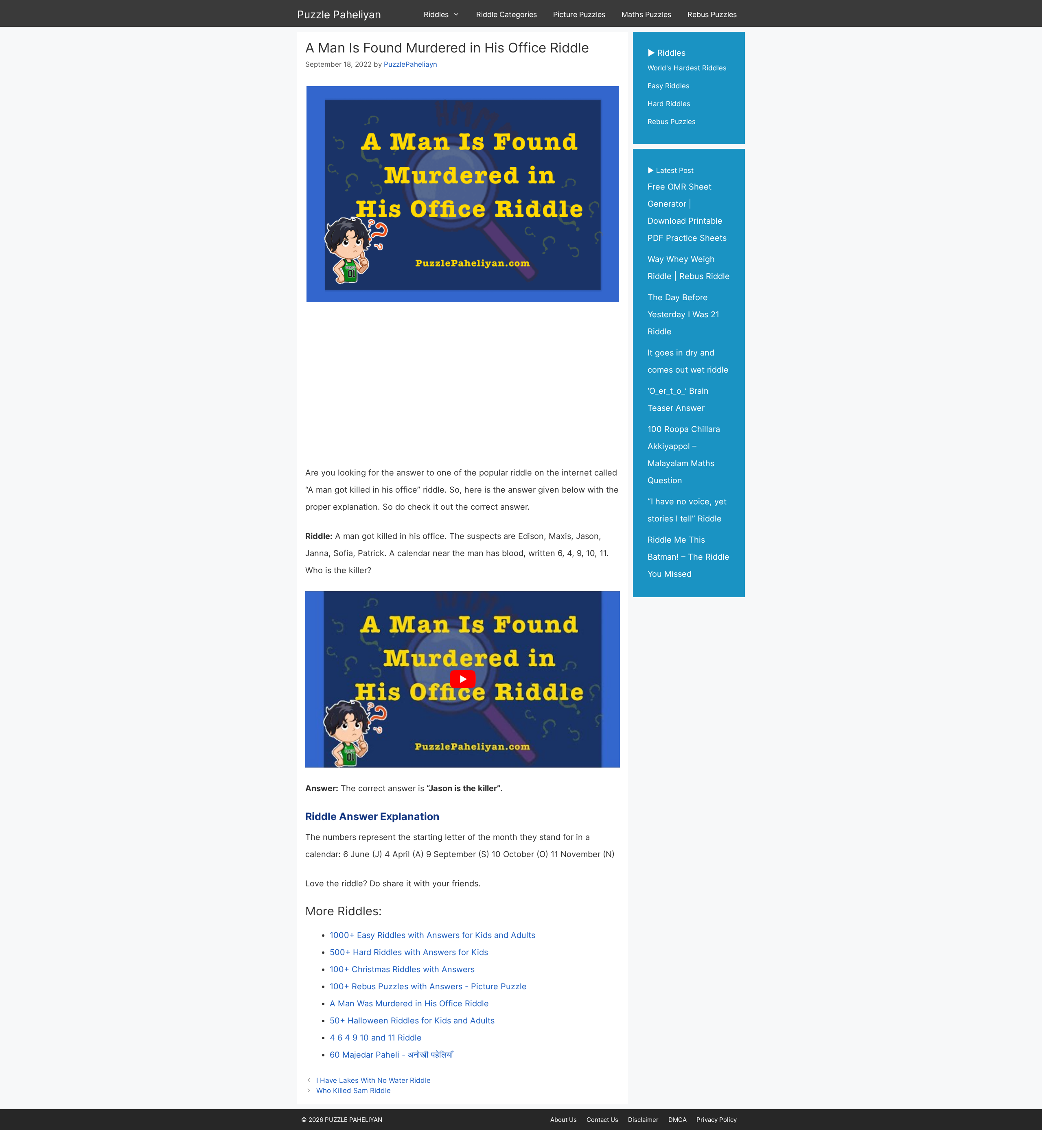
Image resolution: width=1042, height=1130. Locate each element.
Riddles (436, 14)
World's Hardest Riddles (687, 68)
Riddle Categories (506, 14)
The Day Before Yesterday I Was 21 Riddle (683, 314)
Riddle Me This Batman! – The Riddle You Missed (688, 557)
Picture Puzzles (579, 14)
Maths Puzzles (646, 14)
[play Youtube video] (462, 679)
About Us (563, 1119)
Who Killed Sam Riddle (353, 1090)
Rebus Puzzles (712, 14)
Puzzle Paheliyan (339, 14)
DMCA (677, 1119)
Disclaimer (643, 1119)
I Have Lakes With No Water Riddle (373, 1080)
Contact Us (602, 1119)
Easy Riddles (669, 86)
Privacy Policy (716, 1119)
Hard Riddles (669, 104)
